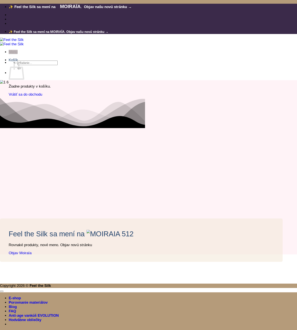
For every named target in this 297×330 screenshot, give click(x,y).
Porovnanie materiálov (28, 302)
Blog (13, 307)
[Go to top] (1, 291)
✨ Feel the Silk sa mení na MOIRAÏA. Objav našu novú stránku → (58, 32)
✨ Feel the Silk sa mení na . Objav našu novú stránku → (70, 7)
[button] (13, 52)
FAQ (12, 311)
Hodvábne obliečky (25, 320)
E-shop (15, 298)
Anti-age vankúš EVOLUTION (34, 315)
